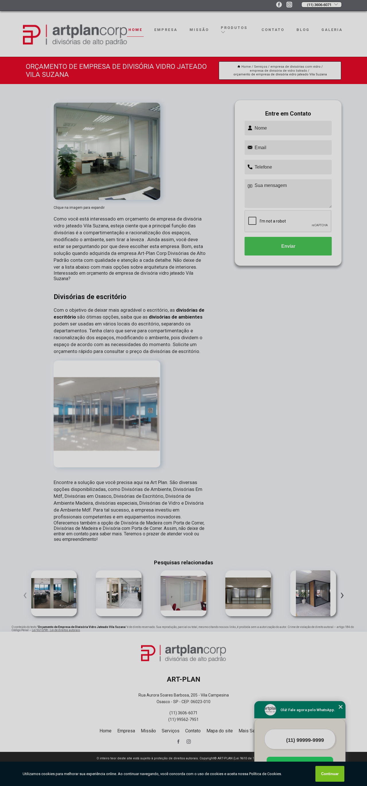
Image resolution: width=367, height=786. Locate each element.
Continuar (330, 774)
